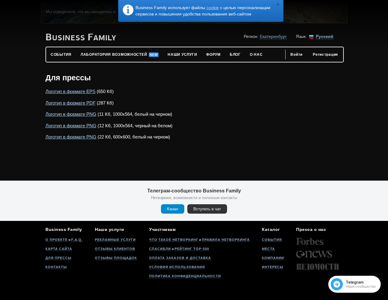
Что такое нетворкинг (173, 240)
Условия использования (177, 267)
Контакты (56, 267)
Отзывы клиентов (115, 249)
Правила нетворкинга (226, 240)
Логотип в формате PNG (70, 114)
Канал (172, 209)
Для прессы (58, 258)
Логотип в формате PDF (70, 102)
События (272, 240)
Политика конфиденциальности (185, 276)
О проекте (56, 240)
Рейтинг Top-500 (192, 249)
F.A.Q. (77, 240)
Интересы (272, 267)
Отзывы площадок (116, 258)
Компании (273, 258)
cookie (212, 7)
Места (268, 249)
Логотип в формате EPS (70, 91)
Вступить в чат (207, 209)
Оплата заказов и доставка (180, 258)
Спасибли (160, 249)
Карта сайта (58, 249)
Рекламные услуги (115, 240)
